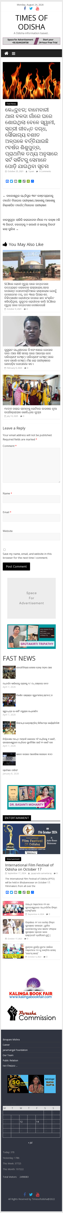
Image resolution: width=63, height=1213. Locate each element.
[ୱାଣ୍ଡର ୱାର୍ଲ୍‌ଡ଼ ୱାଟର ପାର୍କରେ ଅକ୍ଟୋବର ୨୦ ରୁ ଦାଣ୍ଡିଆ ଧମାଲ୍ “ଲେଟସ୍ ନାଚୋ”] (13, 945)
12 (21, 1121)
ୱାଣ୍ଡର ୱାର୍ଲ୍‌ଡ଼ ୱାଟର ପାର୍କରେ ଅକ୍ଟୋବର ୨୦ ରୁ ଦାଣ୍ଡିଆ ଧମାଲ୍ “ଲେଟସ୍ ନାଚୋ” (40, 950)
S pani (32, 171)
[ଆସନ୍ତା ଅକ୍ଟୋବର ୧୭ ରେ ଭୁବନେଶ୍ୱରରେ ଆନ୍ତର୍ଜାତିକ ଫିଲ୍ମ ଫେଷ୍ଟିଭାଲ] (13, 902)
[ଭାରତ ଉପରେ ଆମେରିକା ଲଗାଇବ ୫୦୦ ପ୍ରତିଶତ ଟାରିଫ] (9, 754)
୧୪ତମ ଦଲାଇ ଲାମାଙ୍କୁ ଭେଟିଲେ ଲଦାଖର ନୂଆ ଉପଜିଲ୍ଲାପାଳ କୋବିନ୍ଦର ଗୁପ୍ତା (30, 410)
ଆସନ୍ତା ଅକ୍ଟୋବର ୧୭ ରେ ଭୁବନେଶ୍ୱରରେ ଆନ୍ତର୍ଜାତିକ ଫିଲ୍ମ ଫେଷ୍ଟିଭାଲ (41, 907)
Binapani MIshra (11, 1039)
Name (7, 493)
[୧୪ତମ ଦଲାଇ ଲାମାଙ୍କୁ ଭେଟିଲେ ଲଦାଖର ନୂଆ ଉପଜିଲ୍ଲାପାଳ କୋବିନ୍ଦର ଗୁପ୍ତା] (31, 376)
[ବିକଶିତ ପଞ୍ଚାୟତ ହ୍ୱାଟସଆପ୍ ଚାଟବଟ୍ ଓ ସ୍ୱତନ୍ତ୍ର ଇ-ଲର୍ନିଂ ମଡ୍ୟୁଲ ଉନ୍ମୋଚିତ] (9, 695)
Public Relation (10, 1060)
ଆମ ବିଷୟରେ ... (10, 1065)
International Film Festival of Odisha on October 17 (29, 867)
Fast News (11, 103)
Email (7, 512)
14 (37, 1121)
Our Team (8, 1055)
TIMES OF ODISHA (31, 22)
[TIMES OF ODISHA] (6, 53)
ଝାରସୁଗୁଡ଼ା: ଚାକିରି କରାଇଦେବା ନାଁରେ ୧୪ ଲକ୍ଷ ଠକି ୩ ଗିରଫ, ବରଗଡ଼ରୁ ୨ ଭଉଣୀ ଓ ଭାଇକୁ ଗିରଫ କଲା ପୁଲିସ (31, 224)
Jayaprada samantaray (41, 873)
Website (8, 531)
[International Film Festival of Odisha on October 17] (31, 825)
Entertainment (13, 859)
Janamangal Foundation (15, 1050)
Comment (10, 446)
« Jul (30, 1142)
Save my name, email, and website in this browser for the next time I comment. (27, 556)
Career (6, 1044)
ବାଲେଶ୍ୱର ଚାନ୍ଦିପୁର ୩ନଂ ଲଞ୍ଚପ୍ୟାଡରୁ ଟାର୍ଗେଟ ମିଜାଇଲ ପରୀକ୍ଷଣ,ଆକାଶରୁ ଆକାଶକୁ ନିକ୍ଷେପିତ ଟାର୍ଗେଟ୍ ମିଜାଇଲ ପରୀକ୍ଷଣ (29, 200)
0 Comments (45, 171)
